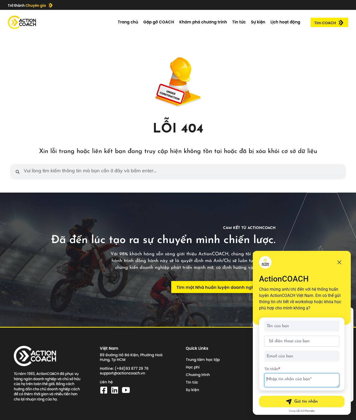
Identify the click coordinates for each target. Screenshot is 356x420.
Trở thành (27, 5)
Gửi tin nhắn (306, 401)
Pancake (310, 410)
